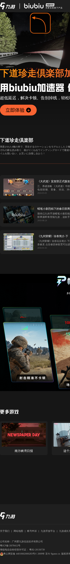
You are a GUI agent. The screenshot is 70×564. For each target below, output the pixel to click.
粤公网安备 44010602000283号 (19, 553)
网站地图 (18, 531)
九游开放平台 (48, 531)
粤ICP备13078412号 (10, 545)
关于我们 (5, 531)
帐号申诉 (32, 531)
